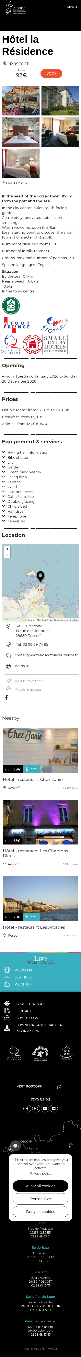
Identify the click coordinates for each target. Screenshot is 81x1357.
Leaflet (31, 620)
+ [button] (7, 549)
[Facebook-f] (27, 1108)
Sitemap (52, 1349)
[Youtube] (45, 1108)
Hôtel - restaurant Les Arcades (34, 927)
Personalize (40, 1199)
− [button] (7, 554)
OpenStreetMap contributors (63, 620)
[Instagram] (36, 1108)
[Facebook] (6, 699)
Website (22, 666)
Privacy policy (40, 1173)
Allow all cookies (40, 1186)
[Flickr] (54, 1108)
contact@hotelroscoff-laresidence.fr (46, 655)
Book (51, 73)
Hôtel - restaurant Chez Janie (33, 779)
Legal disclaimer (34, 1349)
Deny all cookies (40, 1212)
